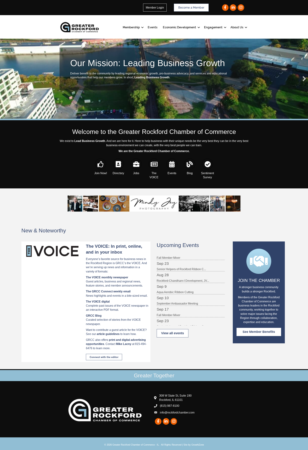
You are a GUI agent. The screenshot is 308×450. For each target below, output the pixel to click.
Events (152, 27)
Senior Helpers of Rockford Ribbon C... (181, 257)
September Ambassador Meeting (177, 291)
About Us (236, 27)
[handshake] (258, 265)
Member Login (155, 7)
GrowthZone (197, 444)
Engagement (213, 27)
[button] (4, 79)
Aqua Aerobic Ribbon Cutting (175, 280)
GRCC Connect (102, 291)
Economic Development (179, 27)
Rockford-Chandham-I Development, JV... (183, 269)
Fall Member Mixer (168, 303)
